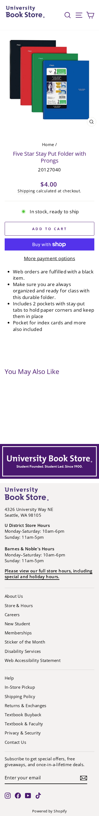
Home (48, 144)
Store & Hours (19, 605)
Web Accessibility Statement (33, 660)
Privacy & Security (23, 733)
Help (9, 678)
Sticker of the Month (25, 642)
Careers (12, 614)
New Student (17, 623)
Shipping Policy (20, 696)
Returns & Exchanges (25, 705)
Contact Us (15, 742)
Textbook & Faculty (24, 723)
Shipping (26, 190)
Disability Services (23, 651)
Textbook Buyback (23, 714)
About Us (14, 596)
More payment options (49, 258)
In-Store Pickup (20, 687)
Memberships (18, 632)
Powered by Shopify (49, 811)
